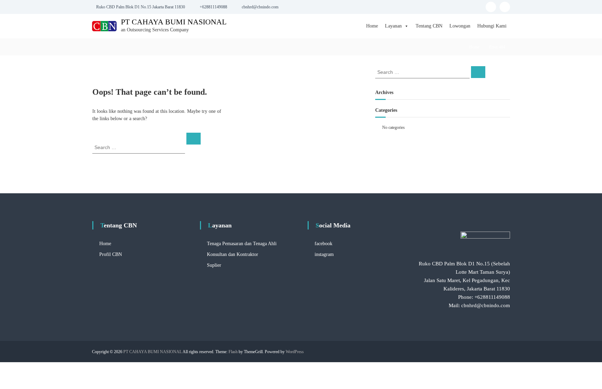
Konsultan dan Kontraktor (232, 254)
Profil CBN (110, 254)
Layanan (393, 26)
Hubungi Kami (492, 26)
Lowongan (459, 26)
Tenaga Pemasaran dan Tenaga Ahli (242, 243)
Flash (233, 351)
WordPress (295, 351)
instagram (324, 254)
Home (372, 26)
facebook (323, 243)
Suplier (214, 265)
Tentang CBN (429, 26)
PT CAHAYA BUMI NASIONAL (173, 21)
